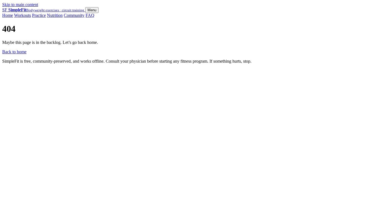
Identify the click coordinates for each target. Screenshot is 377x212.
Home (7, 15)
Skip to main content (20, 4)
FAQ (90, 15)
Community (74, 15)
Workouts (22, 15)
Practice (39, 15)
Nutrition (55, 15)
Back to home (14, 51)
